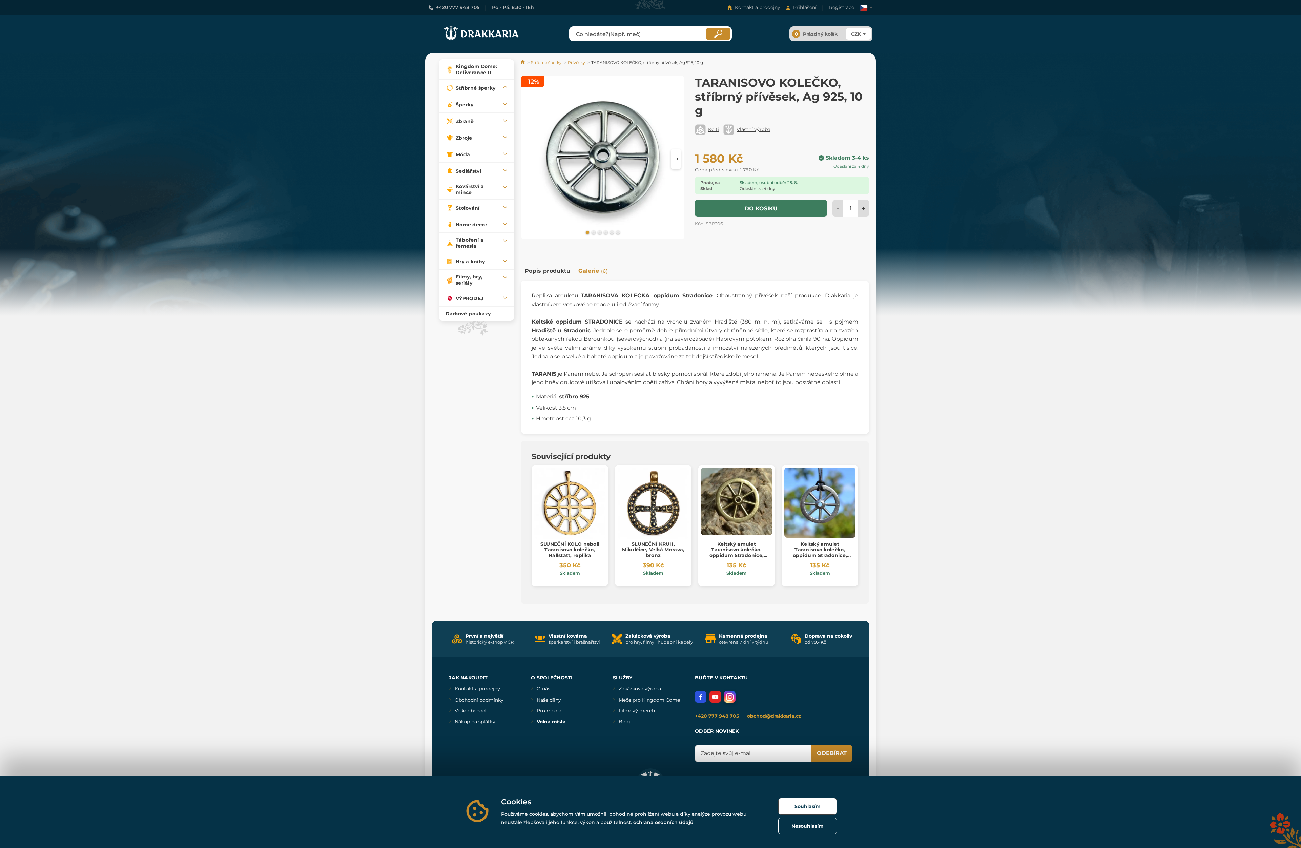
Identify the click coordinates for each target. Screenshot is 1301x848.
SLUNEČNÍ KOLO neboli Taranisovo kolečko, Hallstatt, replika (570, 550)
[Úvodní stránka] (523, 62)
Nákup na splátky (475, 722)
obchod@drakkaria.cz (774, 716)
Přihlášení (805, 7)
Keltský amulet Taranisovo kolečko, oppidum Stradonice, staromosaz (736, 552)
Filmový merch (637, 711)
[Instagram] (730, 697)
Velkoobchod (470, 711)
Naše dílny (549, 700)
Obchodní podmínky (479, 700)
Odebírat (832, 753)
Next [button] (676, 159)
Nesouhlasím (807, 826)
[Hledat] (718, 34)
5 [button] (611, 232)
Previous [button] (529, 159)
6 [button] (617, 232)
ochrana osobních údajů (663, 822)
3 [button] (599, 232)
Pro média (549, 711)
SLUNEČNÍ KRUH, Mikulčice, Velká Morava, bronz (653, 550)
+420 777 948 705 (457, 7)
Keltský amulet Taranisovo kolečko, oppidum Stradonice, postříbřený (820, 552)
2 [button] (593, 232)
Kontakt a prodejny (757, 7)
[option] (602, 159)
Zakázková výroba (640, 689)
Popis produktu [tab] (547, 271)
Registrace (841, 7)
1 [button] (586, 232)
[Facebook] (700, 697)
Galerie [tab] (593, 271)
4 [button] (605, 232)
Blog (624, 722)
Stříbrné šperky (546, 62)
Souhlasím (807, 806)
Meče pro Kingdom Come (649, 700)
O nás (543, 689)
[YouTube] (715, 697)
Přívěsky (576, 62)
